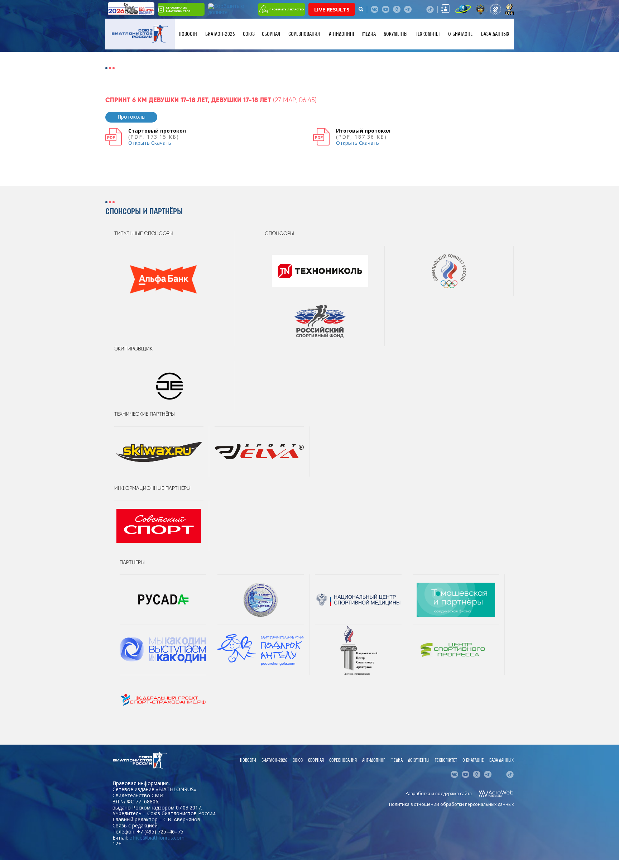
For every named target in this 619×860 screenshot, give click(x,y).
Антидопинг (342, 34)
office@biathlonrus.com (156, 837)
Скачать (161, 142)
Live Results (332, 9)
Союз (249, 34)
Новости (188, 34)
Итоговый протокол (363, 130)
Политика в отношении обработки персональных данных (451, 804)
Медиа (369, 34)
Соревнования (304, 34)
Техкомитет (428, 34)
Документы (396, 34)
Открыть (139, 142)
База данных (495, 34)
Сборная (271, 34)
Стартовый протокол (157, 130)
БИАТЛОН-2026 (220, 34)
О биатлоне (460, 34)
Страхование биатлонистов (178, 9)
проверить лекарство (286, 9)
